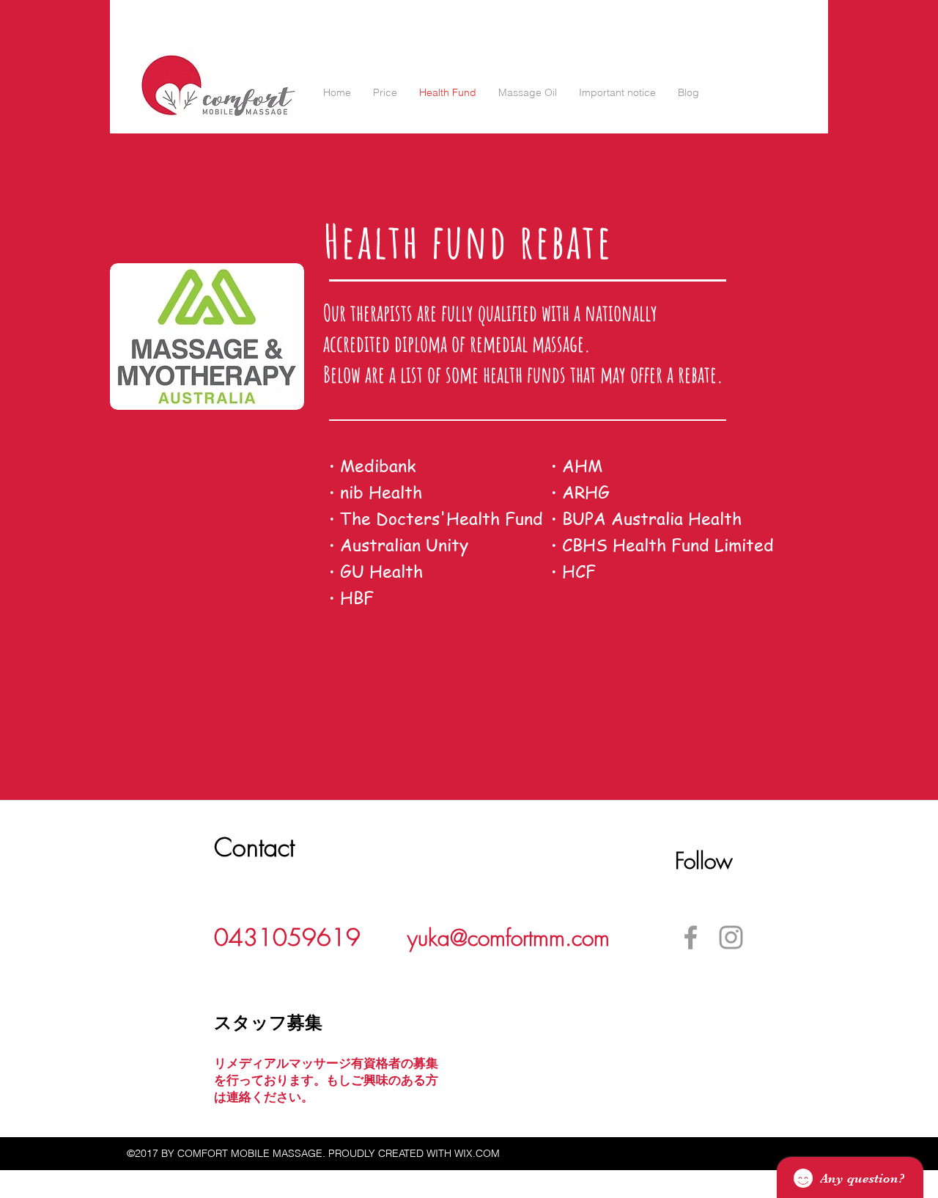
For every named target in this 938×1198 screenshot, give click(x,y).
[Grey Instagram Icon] (731, 937)
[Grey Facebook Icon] (690, 937)
